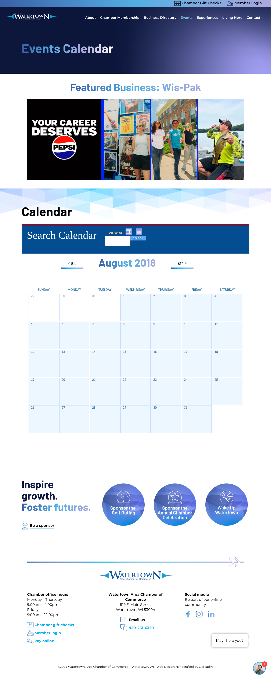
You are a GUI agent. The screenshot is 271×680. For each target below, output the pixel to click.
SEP (182, 263)
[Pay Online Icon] (30, 639)
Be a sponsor (42, 525)
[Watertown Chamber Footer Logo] (135, 573)
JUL (72, 263)
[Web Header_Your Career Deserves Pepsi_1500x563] (135, 100)
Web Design (165, 667)
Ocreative (206, 667)
